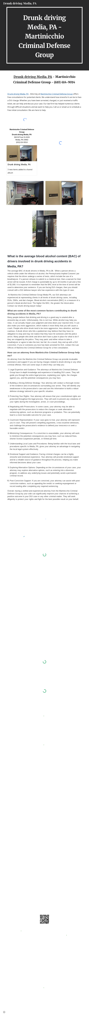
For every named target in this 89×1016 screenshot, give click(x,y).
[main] (44, 35)
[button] (4, 1012)
